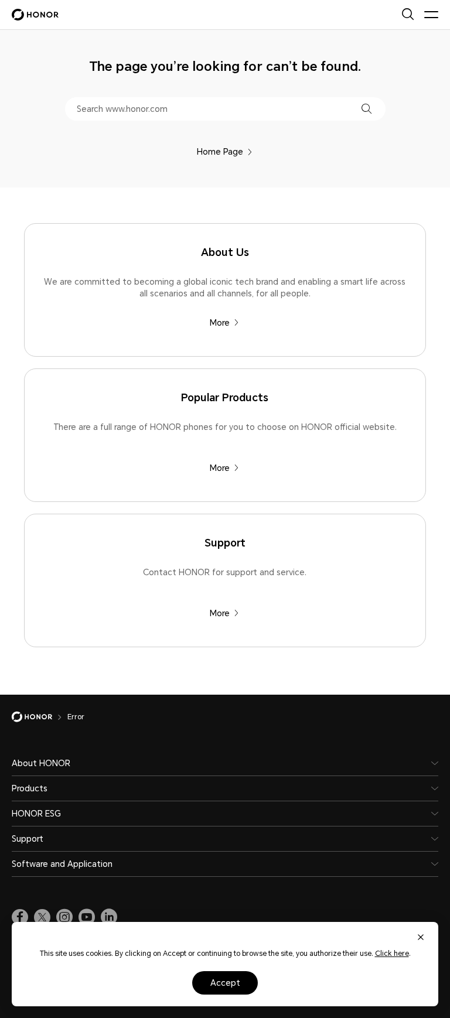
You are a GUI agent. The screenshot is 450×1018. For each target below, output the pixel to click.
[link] (20, 917)
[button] (366, 109)
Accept (225, 983)
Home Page (220, 151)
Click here (392, 953)
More (220, 322)
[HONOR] (39, 717)
